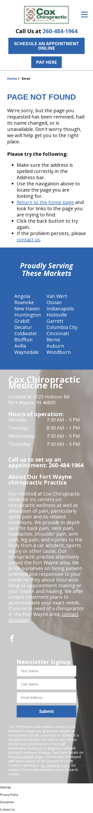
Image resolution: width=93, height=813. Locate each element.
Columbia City (62, 327)
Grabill (21, 321)
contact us (28, 239)
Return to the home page (45, 202)
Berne (53, 339)
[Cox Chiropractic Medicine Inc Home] (46, 15)
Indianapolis (60, 308)
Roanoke (24, 302)
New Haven (27, 308)
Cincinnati (57, 333)
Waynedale (26, 352)
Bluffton (23, 339)
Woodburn (58, 352)
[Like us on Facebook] (12, 640)
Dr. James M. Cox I (55, 765)
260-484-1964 (60, 31)
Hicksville (56, 315)
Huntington (27, 315)
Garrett (54, 321)
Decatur (23, 327)
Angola (22, 296)
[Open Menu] (84, 14)
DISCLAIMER (24, 756)
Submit (46, 711)
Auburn (55, 346)
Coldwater (25, 333)
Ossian (54, 302)
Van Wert (56, 296)
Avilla (20, 346)
